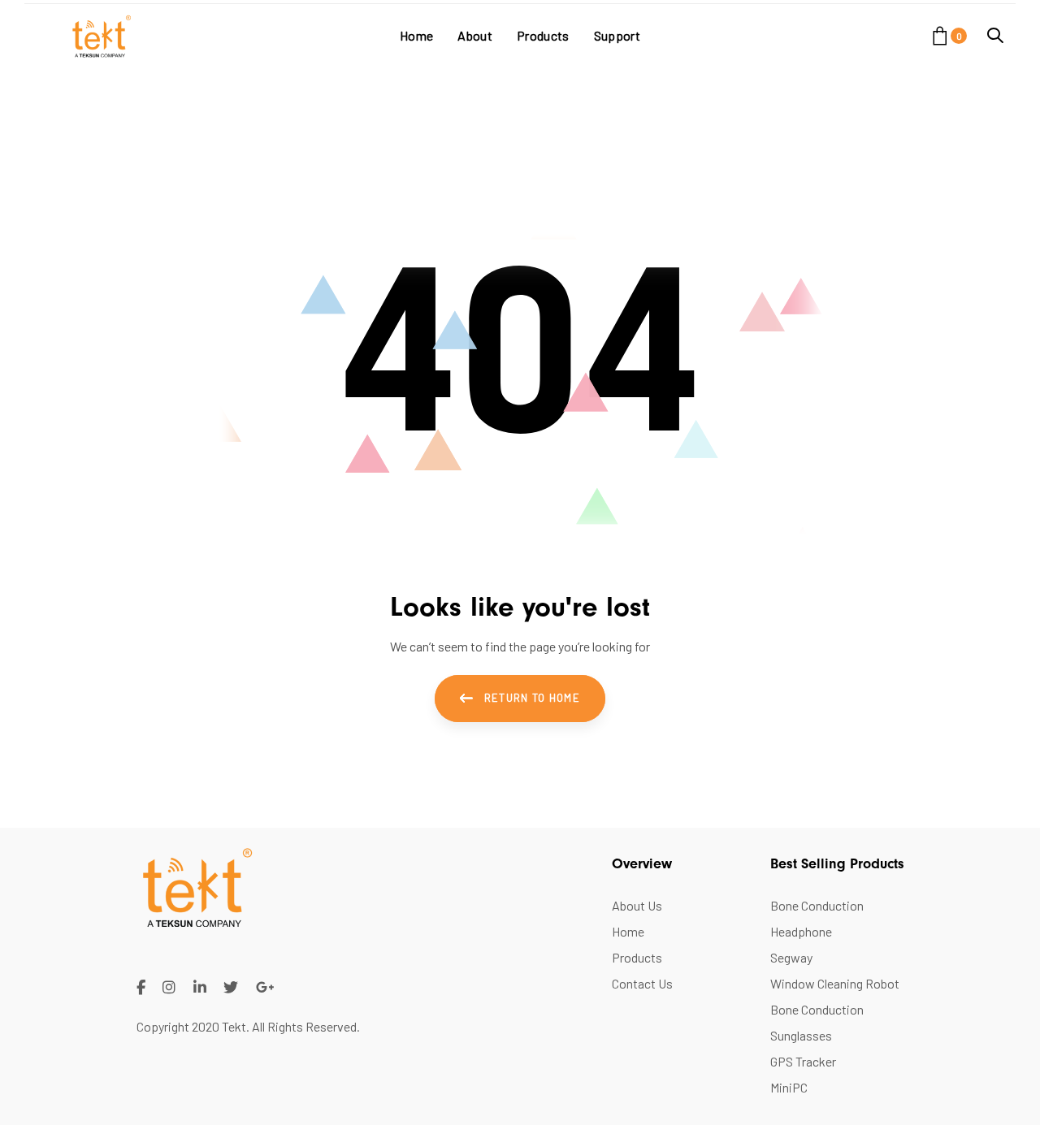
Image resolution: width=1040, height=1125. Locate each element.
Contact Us (642, 983)
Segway (791, 957)
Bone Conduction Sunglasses (817, 1022)
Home (628, 931)
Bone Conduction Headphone (817, 918)
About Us (637, 905)
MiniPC (789, 1087)
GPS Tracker (803, 1061)
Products (637, 957)
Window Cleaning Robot (834, 983)
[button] (995, 35)
